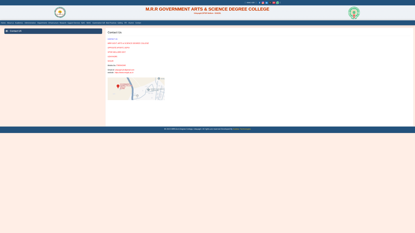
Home (3, 23)
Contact (138, 23)
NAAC (89, 23)
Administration (30, 23)
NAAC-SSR (251, 2)
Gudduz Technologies (241, 129)
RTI (125, 23)
